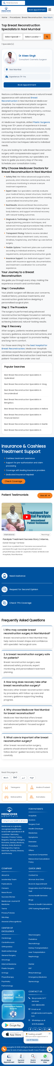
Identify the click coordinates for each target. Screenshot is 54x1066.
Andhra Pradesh (43, 787)
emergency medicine (38, 977)
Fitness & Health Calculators (40, 904)
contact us (33, 875)
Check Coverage (13, 481)
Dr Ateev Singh (27, 55)
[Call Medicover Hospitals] (4, 1049)
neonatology (34, 943)
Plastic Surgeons (41, 122)
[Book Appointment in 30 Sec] (50, 1049)
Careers (5, 888)
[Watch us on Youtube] (49, 1029)
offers (31, 850)
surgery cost (34, 824)
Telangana (15, 787)
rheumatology (35, 973)
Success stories (8, 897)
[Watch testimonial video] (26, 517)
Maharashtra (16, 797)
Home (4, 17)
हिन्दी (15, 777)
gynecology (34, 981)
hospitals (32, 815)
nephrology (34, 956)
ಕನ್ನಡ (32, 777)
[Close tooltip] (49, 1033)
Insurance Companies (38, 854)
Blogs (31, 900)
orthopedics (7, 946)
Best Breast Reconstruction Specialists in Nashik (26, 424)
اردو (23, 777)
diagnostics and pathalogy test (40, 889)
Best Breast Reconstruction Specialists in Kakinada (23, 432)
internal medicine (9, 964)
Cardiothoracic (8, 942)
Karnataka (40, 797)
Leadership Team (9, 879)
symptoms (33, 837)
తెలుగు (6, 777)
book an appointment (38, 884)
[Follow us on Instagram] (44, 1029)
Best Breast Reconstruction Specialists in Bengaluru (23, 401)
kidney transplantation (38, 948)
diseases (32, 841)
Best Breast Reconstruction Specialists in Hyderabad (23, 376)
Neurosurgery (34, 935)
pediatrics (33, 939)
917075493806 (38, 1024)
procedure (33, 846)
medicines (33, 833)
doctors (32, 820)
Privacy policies (8, 913)
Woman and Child (36, 879)
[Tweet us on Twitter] (35, 1029)
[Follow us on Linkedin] (40, 1029)
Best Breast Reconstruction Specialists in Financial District (23, 416)
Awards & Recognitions (11, 921)
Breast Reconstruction (32, 17)
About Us (5, 875)
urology (5, 973)
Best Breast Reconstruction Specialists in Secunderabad (23, 392)
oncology (6, 960)
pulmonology (7, 986)
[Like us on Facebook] (30, 1029)
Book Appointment (37, 9)
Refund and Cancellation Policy (39, 860)
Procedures (15, 17)
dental (31, 964)
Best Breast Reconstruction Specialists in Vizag (25, 384)
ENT (30, 968)
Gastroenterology (9, 951)
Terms (4, 908)
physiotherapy (8, 977)
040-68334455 (38, 1005)
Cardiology (6, 938)
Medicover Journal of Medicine (11, 902)
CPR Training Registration (39, 908)
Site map (5, 917)
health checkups (36, 828)
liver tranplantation (37, 952)
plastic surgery (8, 968)
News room (7, 892)
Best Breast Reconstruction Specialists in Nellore (26, 408)
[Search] (47, 36)
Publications (7, 884)
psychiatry (6, 981)
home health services (38, 895)
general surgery (9, 955)
